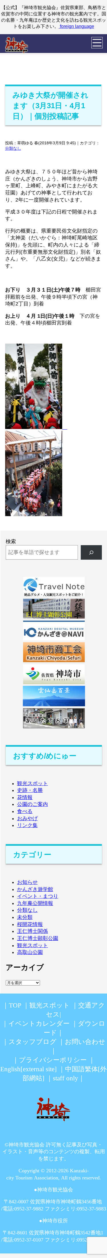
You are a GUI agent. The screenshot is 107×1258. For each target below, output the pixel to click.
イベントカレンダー (39, 1023)
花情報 (25, 797)
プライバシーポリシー (53, 1060)
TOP (15, 1005)
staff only (65, 1078)
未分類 (25, 917)
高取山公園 (30, 952)
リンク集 (27, 825)
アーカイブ (25, 967)
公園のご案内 (32, 804)
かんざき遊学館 (35, 889)
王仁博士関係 (32, 931)
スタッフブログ (32, 1041)
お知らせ (27, 882)
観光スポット (32, 783)
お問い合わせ (85, 1041)
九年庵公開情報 (35, 903)
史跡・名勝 (30, 790)
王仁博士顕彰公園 (37, 938)
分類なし (13, 148)
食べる (25, 811)
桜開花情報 (30, 924)
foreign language (76, 26)
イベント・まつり (37, 896)
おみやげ (27, 818)
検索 (11, 541)
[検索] (91, 552)
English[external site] (28, 1069)
